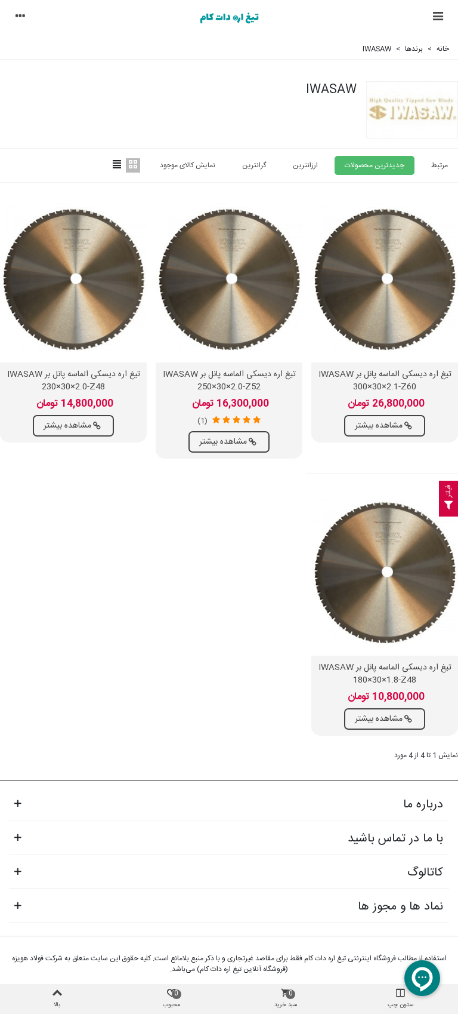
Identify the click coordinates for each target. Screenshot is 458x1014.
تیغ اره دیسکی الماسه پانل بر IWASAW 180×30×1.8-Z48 (384, 674)
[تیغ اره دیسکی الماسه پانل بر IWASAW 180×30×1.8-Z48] (384, 572)
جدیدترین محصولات (374, 165)
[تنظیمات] (20, 18)
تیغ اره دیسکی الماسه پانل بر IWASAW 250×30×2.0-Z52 (229, 381)
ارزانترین (305, 165)
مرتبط (439, 165)
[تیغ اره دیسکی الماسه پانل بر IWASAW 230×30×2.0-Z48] (73, 278)
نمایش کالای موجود (187, 165)
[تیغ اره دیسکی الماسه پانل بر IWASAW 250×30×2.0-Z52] (229, 278)
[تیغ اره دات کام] (229, 18)
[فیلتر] (448, 507)
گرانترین (254, 165)
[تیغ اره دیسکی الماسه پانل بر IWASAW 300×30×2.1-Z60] (384, 278)
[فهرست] (437, 18)
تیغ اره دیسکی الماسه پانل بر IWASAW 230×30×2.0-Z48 (73, 381)
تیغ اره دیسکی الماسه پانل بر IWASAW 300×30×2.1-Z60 (384, 381)
